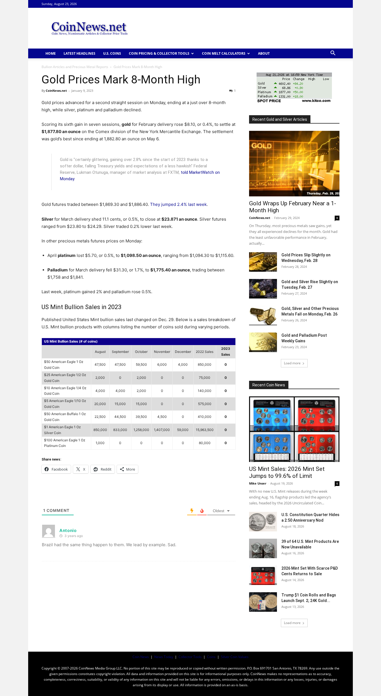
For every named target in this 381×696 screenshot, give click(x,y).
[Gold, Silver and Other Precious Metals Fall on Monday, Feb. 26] (263, 315)
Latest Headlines (79, 53)
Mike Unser (257, 483)
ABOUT (264, 53)
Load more (292, 363)
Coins (211, 656)
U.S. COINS (112, 53)
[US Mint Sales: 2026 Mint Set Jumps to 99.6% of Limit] (294, 429)
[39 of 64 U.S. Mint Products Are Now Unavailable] (263, 548)
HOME (50, 53)
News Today (163, 656)
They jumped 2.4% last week (178, 204)
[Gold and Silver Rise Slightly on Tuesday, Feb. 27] (263, 288)
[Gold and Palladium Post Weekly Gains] (263, 342)
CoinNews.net (56, 90)
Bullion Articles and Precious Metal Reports (75, 66)
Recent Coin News (268, 385)
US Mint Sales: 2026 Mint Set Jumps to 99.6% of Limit (287, 472)
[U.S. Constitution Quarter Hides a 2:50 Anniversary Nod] (263, 521)
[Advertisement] (237, 28)
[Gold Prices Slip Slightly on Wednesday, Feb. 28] (263, 262)
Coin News (140, 656)
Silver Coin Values (235, 656)
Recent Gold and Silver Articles (279, 119)
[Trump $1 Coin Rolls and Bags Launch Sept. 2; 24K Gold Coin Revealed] (263, 602)
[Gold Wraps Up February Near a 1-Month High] (294, 163)
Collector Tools (190, 656)
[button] (332, 53)
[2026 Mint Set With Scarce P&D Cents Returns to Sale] (263, 575)
